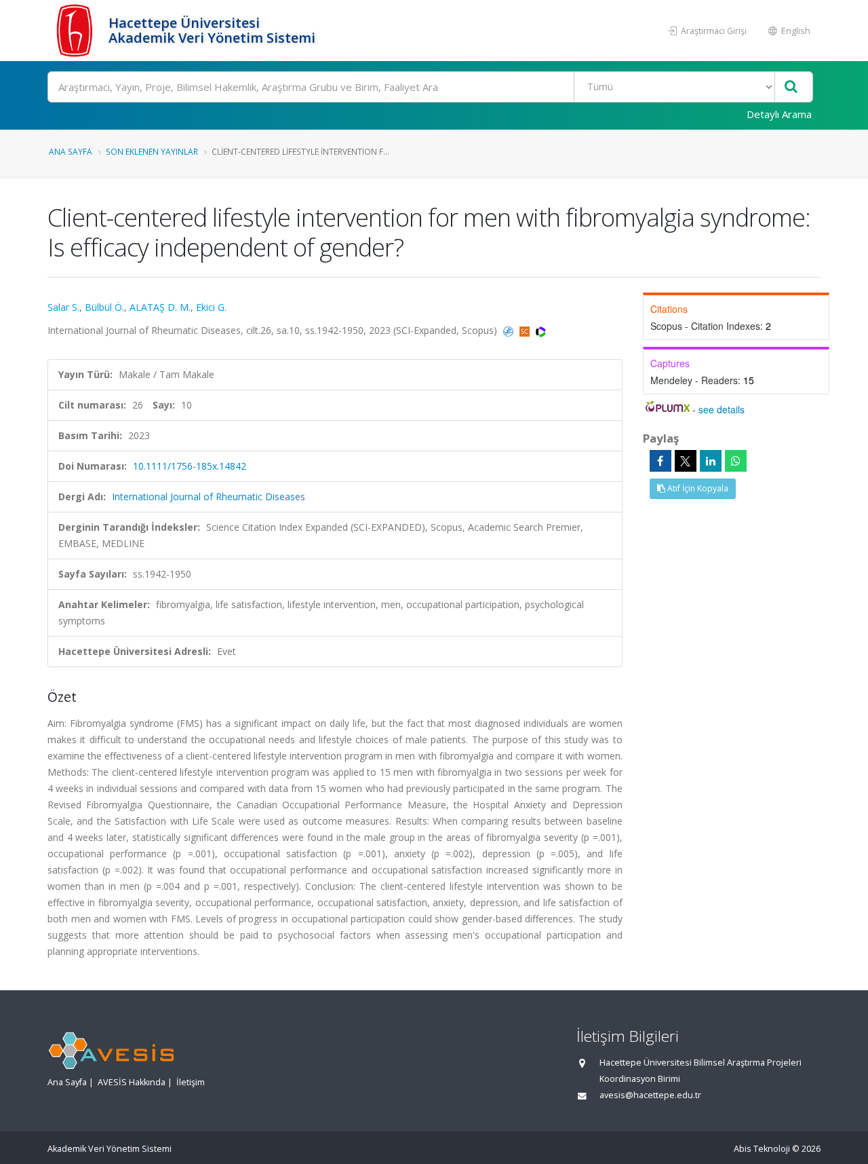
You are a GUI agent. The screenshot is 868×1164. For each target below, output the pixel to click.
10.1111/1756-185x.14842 (189, 465)
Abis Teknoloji (762, 1148)
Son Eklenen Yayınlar (152, 151)
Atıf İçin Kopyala (696, 488)
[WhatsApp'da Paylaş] (736, 461)
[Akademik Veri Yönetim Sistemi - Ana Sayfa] (76, 30)
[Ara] (791, 87)
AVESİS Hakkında (131, 1082)
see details (721, 409)
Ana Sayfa (70, 151)
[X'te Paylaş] (685, 461)
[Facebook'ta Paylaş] (660, 461)
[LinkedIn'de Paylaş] (711, 461)
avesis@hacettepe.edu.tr (650, 1095)
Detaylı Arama (779, 114)
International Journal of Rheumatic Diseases (208, 496)
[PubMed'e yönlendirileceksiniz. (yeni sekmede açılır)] (509, 330)
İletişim (190, 1082)
